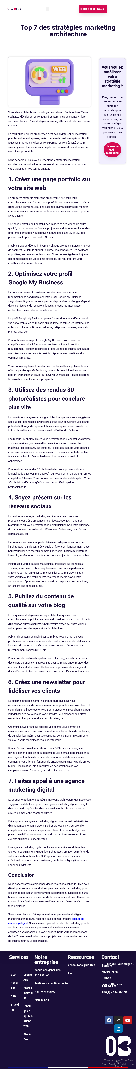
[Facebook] (109, 1020)
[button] (47, 9)
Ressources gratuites (81, 965)
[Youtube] (127, 1020)
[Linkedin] (118, 1028)
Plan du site (41, 1000)
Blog (70, 973)
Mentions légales (44, 992)
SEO (13, 975)
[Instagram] (118, 1020)
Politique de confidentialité (51, 983)
